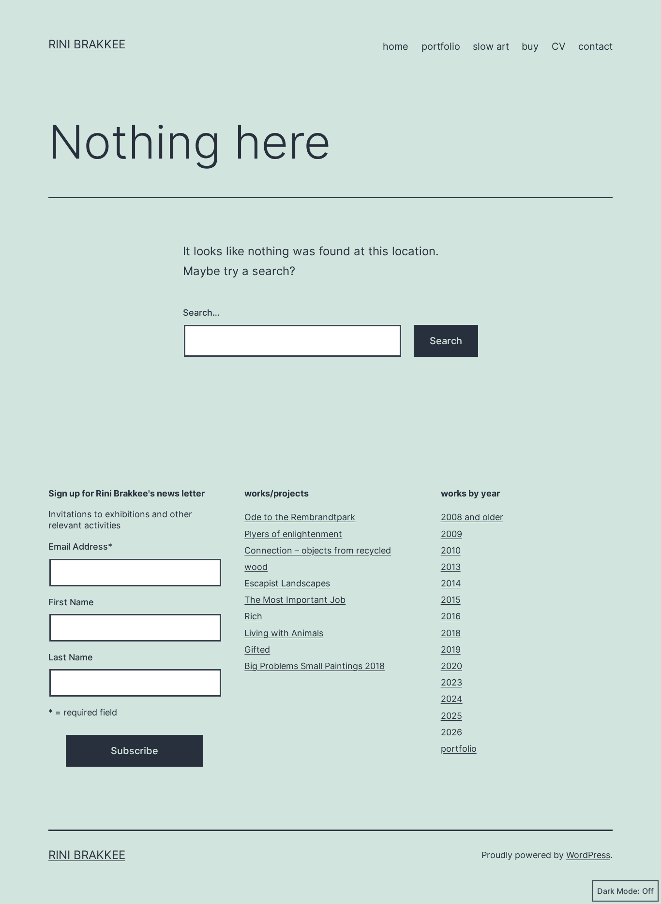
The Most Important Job (295, 600)
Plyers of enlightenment (293, 534)
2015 (451, 600)
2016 (451, 616)
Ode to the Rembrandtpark (299, 517)
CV (559, 46)
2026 (451, 732)
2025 (451, 716)
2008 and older (472, 517)
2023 (451, 682)
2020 (451, 666)
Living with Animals (283, 633)
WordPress (588, 855)
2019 (451, 649)
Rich (253, 616)
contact (595, 46)
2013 (451, 567)
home (395, 46)
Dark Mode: (618, 891)
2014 (451, 583)
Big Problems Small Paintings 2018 (314, 666)
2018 (451, 633)
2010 (451, 550)
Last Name (70, 657)
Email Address (80, 546)
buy (530, 46)
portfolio (440, 46)
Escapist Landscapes (287, 583)
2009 (451, 534)
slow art (491, 46)
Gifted (257, 649)
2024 (452, 699)
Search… (201, 312)
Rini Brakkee (86, 44)
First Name (71, 602)
